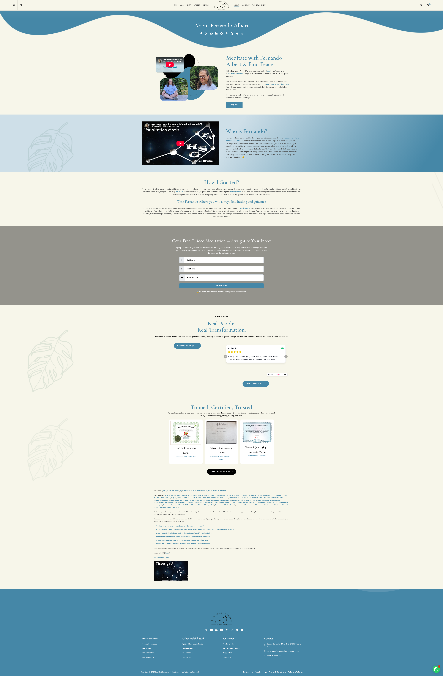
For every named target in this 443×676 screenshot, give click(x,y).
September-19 (203, 498)
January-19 (274, 495)
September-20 (176, 500)
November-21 (170, 502)
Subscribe (221, 285)
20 (198, 491)
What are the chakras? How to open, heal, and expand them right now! (182, 540)
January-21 (217, 500)
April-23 (184, 505)
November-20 (197, 500)
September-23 (220, 505)
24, (207, 491)
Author (270, 71)
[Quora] (231, 33)
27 (214, 491)
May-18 (204, 495)
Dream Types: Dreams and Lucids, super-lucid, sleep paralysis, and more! (183, 537)
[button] (436, 669)
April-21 (242, 500)
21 (200, 491)
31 (223, 491)
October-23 (231, 505)
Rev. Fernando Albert (161, 558)
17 (191, 491)
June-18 (211, 495)
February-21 (226, 500)
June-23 (197, 505)
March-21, (235, 500)
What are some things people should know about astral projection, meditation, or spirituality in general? (195, 529)
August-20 (166, 500)
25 (209, 491)
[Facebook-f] (201, 33)
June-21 (254, 500)
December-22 (282, 502)
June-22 (228, 502)
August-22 (242, 502)
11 (179, 491)
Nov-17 (167, 495)
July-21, (261, 500)
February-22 (199, 502)
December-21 (180, 502)
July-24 (172, 507)
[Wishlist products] (14, 5)
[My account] (421, 5)
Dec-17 (173, 495)
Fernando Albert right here (277, 84)
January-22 (190, 502)
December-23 (251, 505)
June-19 (180, 498)
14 (185, 491)
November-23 (241, 505)
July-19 (186, 498)
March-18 (191, 495)
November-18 (254, 495)
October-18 (244, 495)
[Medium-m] (236, 33)
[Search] (21, 5)
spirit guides (235, 192)
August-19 (193, 498)
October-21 (160, 502)
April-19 (167, 498)
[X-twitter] (206, 33)
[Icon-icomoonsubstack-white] (241, 33)
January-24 (261, 505)
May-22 (221, 502)
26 (211, 491)
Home (167, 553)
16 (189, 491)
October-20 (186, 500)
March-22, (208, 502)
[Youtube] (211, 33)
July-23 (203, 505)
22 (202, 491)
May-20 (276, 498)
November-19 (223, 498)
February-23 (167, 505)
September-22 (251, 502)
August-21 (268, 500)
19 (195, 491)
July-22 (234, 502)
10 (177, 491)
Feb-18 (184, 495)
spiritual (179, 192)
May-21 (248, 500)
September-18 (234, 495)
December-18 (265, 495)
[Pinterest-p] (226, 33)
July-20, (159, 500)
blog (178, 519)
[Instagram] (221, 33)
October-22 (262, 502)
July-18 (217, 495)
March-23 (176, 505)
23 (204, 491)
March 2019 (160, 498)
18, (193, 491)
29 (218, 491)
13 (183, 491)
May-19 (174, 498)
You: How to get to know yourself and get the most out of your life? (180, 526)
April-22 (215, 502)
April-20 (270, 498)
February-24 (271, 505)
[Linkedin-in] (216, 33)
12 (180, 491)
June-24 (165, 507)
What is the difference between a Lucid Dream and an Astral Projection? (183, 544)
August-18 (224, 495)
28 (216, 491)
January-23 (158, 505)
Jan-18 (178, 495)
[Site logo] (221, 5)
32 (225, 491)
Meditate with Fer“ (235, 74)
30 (221, 491)
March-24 (280, 505)
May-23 (190, 505)
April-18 (198, 495)
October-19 (213, 498)
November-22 (272, 502)
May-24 (159, 507)
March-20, (262, 498)
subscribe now (244, 208)
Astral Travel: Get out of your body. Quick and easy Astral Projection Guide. (184, 533)
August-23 (210, 505)
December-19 (234, 498)
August (178, 507)
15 (187, 491)
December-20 (208, 500)
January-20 (244, 498)
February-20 (253, 498)
